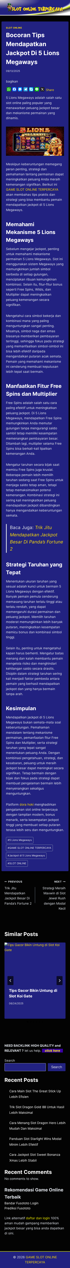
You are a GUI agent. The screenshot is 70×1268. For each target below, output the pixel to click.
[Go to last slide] (10, 980)
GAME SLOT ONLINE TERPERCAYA (29, 847)
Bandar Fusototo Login (21, 1203)
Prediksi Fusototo (17, 1208)
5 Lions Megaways (20, 839)
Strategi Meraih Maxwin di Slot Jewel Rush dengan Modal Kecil (54, 895)
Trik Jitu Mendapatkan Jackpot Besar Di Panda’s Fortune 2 (18, 892)
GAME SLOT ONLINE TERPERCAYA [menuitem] (32, 189)
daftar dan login (38, 1218)
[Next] (60, 980)
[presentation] (35, 963)
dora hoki (27, 804)
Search (9, 1060)
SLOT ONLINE (14, 27)
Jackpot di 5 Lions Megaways (26, 855)
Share (50, 90)
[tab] (28, 1022)
